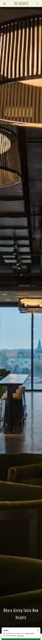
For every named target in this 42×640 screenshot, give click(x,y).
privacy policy (29, 633)
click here (20, 635)
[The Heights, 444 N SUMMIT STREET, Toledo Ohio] (21, 3)
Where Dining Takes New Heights (21, 614)
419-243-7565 (38, 3)
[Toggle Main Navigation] (4, 3)
